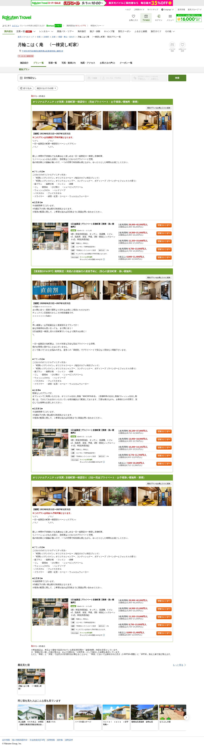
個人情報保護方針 (20, 740)
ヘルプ (128, 9)
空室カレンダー (164, 225)
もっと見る (178, 665)
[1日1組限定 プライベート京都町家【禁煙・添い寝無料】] (50, 233)
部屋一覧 (53, 63)
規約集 (60, 740)
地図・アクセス (87, 63)
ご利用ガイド (139, 9)
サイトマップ (152, 9)
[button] (67, 232)
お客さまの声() (107, 63)
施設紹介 (24, 63)
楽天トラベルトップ (26, 37)
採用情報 (51, 740)
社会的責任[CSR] (37, 740)
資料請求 (69, 740)
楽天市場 (181, 9)
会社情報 (6, 740)
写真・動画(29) (69, 63)
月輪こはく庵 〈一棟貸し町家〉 (49, 44)
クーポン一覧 (126, 63)
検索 (177, 78)
